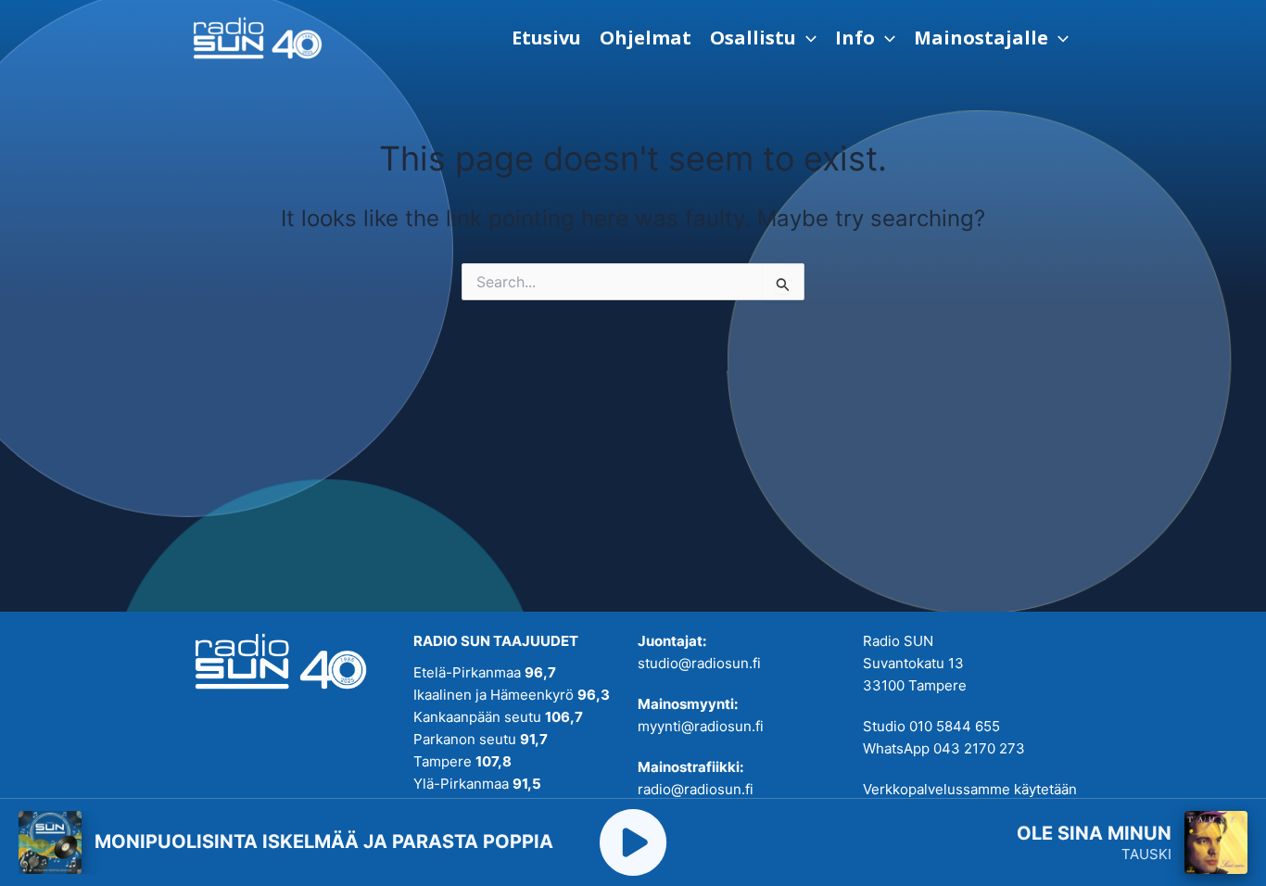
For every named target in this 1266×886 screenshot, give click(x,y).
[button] (763, 38)
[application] (806, 38)
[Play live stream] (633, 842)
